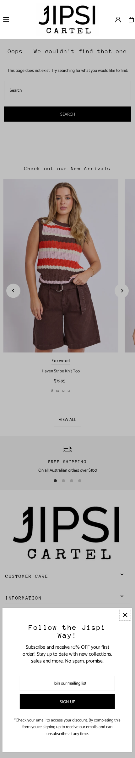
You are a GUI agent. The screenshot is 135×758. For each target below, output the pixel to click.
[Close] (125, 614)
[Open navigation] (16, 19)
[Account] (118, 19)
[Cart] (131, 19)
